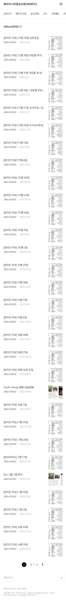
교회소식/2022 (10, 42)
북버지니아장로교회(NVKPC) (20, 4)
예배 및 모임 (20, 13)
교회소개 (7, 13)
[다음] (42, 564)
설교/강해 (34, 13)
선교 (45, 13)
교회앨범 (55, 13)
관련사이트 (8, 577)
